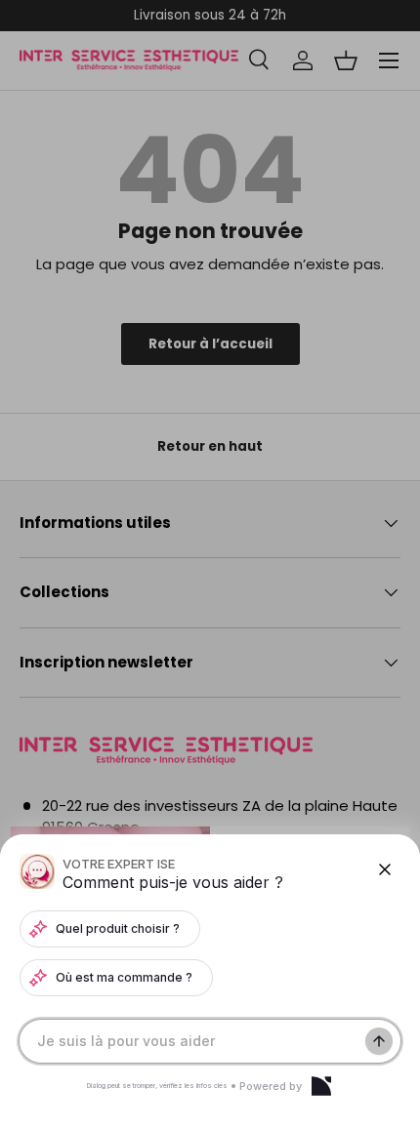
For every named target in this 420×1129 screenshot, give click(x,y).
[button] (210, 564)
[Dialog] (321, 1086)
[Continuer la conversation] (379, 1041)
